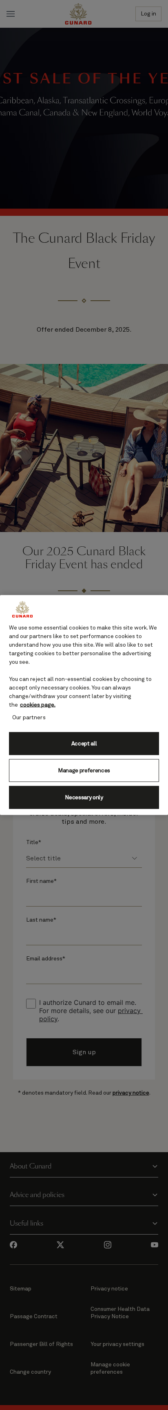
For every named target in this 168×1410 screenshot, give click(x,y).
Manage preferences (84, 770)
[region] (84, 705)
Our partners (29, 718)
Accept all (84, 743)
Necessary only (84, 797)
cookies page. (37, 705)
